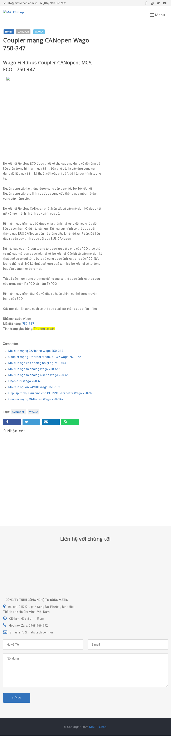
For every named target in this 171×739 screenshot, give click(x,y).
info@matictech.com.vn (22, 3)
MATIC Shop (98, 727)
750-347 (28, 323)
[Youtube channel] (165, 3)
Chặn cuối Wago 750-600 (25, 381)
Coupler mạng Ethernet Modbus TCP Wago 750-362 (44, 357)
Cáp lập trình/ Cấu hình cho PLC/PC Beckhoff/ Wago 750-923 (51, 393)
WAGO (33, 411)
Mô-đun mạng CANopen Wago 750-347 (35, 351)
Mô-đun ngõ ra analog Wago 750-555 (34, 369)
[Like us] (146, 3)
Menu (160, 15)
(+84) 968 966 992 (54, 3)
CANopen (18, 411)
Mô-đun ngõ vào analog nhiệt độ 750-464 (37, 363)
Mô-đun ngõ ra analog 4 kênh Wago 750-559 (39, 375)
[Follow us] (152, 3)
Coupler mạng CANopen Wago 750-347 (35, 399)
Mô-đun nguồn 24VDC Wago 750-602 (34, 387)
